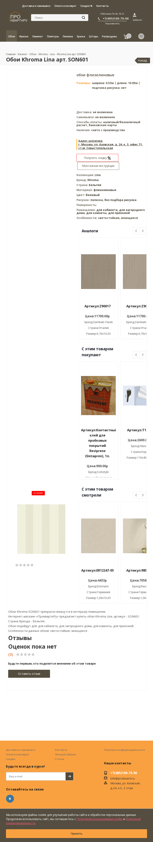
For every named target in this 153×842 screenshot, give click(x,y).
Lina (98, 175)
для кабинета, (107, 210)
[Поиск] (83, 17)
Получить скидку (96, 158)
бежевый (93, 195)
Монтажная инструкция (98, 166)
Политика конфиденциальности (124, 750)
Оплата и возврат (17, 754)
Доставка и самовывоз (20, 750)
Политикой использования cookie (100, 819)
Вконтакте (10, 799)
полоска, (97, 200)
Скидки (10, 759)
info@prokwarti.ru (122, 778)
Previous (136, 231)
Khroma (93, 180)
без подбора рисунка (120, 200)
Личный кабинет (65, 754)
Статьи (59, 759)
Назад (142, 60)
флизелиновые (104, 190)
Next (142, 231)
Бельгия (95, 185)
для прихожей (119, 213)
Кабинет (137, 19)
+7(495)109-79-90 (116, 18)
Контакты (61, 750)
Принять (76, 833)
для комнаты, (96, 213)
